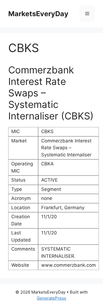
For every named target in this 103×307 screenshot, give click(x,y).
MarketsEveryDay (38, 14)
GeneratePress (51, 298)
